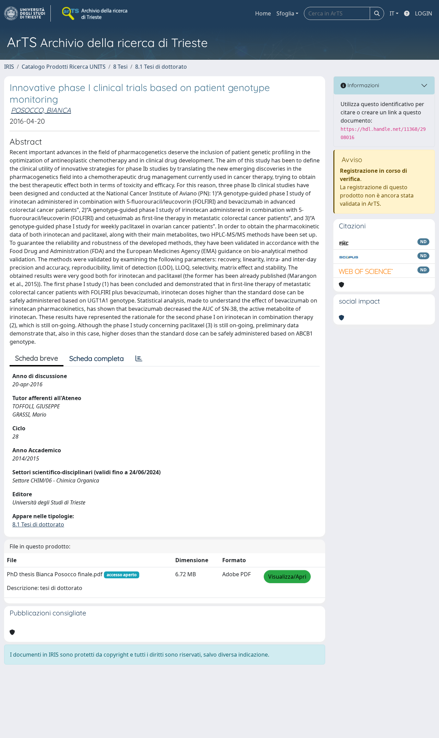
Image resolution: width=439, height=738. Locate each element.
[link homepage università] (95, 13)
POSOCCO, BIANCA (41, 110)
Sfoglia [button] (285, 13)
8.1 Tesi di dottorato (161, 66)
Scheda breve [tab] (36, 358)
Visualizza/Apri (287, 576)
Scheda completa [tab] (96, 358)
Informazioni (362, 85)
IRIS (9, 66)
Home (263, 13)
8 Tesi (120, 66)
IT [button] (392, 13)
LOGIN (423, 13)
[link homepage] (27, 13)
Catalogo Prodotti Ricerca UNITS (64, 66)
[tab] (139, 358)
